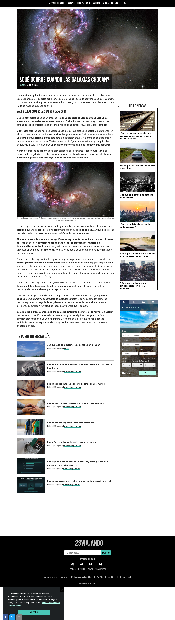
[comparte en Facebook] (5, 617)
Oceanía (114, 3)
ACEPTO (34, 612)
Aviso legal (125, 577)
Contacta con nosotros (55, 577)
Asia (88, 3)
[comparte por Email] (19, 617)
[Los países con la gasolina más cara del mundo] (31, 427)
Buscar (106, 552)
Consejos (72, 3)
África (106, 3)
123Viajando (56, 3)
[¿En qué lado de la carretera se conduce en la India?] (31, 349)
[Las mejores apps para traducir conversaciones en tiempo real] (31, 485)
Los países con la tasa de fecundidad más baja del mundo (76, 403)
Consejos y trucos (72, 371)
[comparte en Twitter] (12, 617)
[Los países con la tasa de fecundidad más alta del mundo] (31, 388)
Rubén (22, 85)
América (96, 3)
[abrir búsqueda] (125, 3)
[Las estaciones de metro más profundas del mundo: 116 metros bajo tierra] (31, 369)
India (66, 348)
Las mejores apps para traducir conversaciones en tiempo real (79, 481)
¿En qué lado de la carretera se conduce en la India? (73, 345)
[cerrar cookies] (62, 589)
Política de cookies (106, 577)
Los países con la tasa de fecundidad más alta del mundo (76, 384)
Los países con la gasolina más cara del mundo (70, 422)
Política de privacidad (81, 577)
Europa (80, 3)
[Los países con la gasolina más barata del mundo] (31, 446)
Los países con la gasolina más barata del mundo (71, 442)
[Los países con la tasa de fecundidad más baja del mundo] (31, 407)
